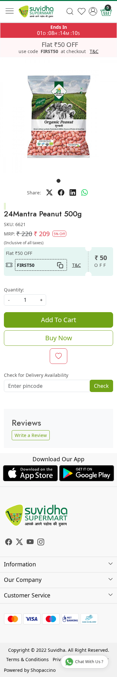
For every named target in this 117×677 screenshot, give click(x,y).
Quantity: (14, 290)
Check (101, 385)
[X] (19, 542)
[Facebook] (8, 542)
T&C (94, 51)
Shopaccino (43, 670)
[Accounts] (93, 11)
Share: (34, 193)
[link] (70, 11)
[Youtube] (30, 542)
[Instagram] (41, 542)
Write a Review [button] (31, 435)
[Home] (36, 11)
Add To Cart (58, 319)
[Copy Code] (60, 264)
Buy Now (58, 337)
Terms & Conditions (27, 659)
